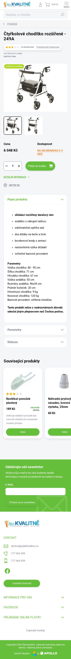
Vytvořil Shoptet (21, 653)
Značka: (10, 56)
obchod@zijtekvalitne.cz (24, 546)
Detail (23, 432)
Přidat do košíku (37, 166)
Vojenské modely (35, 630)
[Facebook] (7, 570)
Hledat (62, 14)
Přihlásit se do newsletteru (22, 502)
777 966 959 (18, 553)
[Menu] (66, 4)
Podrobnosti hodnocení (48, 47)
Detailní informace (15, 177)
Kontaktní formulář (22, 583)
